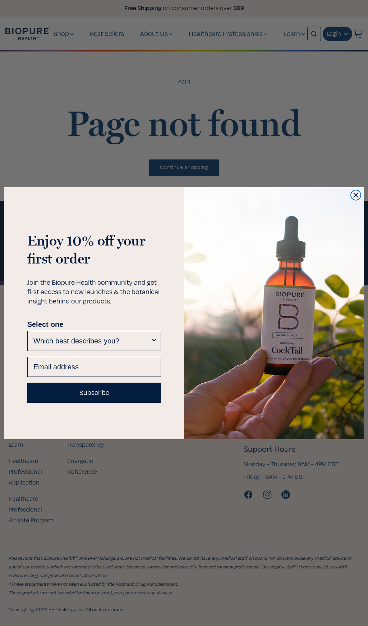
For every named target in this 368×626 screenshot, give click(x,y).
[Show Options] (154, 341)
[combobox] (92, 341)
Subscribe (94, 392)
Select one (45, 324)
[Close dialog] (356, 195)
